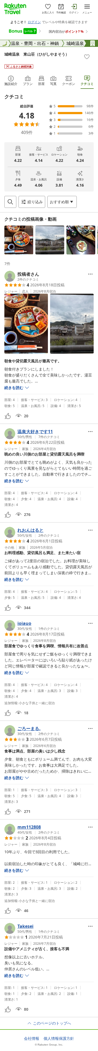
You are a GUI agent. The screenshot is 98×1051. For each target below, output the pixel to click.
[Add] (87, 56)
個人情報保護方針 (59, 1038)
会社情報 (31, 1038)
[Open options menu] (90, 274)
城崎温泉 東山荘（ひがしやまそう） (36, 54)
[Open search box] (10, 202)
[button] (18, 240)
